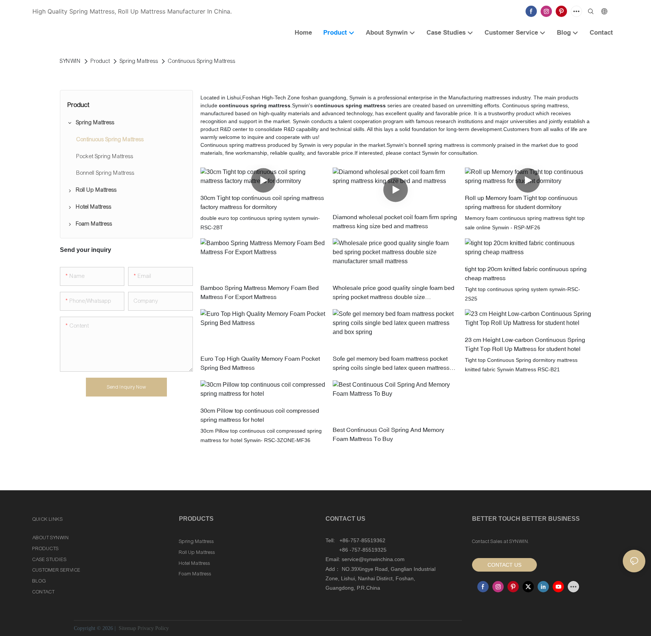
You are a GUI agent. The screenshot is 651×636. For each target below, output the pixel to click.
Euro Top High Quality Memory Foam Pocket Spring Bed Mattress (260, 363)
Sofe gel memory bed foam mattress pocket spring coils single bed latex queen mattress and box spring (391, 363)
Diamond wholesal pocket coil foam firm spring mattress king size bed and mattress (395, 221)
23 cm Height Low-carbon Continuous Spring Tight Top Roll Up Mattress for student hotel (525, 344)
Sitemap (126, 628)
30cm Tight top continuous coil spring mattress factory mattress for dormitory (262, 202)
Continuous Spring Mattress (201, 61)
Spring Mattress (139, 61)
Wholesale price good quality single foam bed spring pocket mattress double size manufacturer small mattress (393, 292)
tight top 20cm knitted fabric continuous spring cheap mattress (526, 273)
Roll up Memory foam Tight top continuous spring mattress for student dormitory (521, 202)
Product (100, 61)
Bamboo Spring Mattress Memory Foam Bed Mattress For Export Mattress (259, 292)
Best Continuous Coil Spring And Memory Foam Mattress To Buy (388, 434)
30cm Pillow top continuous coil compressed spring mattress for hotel (259, 415)
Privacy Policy (153, 628)
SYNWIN (70, 61)
